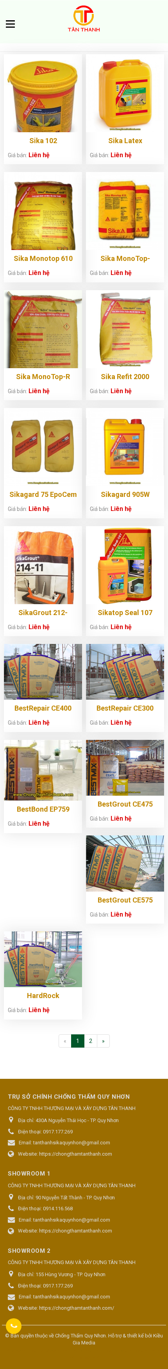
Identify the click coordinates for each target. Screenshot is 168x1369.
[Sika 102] (43, 102)
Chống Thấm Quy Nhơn (80, 1336)
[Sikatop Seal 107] (125, 565)
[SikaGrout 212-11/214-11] (43, 582)
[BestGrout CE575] (125, 863)
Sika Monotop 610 (43, 258)
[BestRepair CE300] (125, 672)
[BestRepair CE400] (43, 672)
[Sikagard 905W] (125, 447)
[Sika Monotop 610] (43, 219)
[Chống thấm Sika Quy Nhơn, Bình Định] (83, 19)
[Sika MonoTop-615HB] (125, 211)
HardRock (43, 995)
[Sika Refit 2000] (125, 329)
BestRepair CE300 (125, 708)
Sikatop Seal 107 (125, 612)
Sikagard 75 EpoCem (43, 494)
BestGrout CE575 (125, 900)
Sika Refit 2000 (125, 376)
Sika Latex (125, 141)
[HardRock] (43, 959)
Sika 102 (43, 141)
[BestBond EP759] (43, 770)
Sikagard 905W (125, 494)
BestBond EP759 (43, 809)
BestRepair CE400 (42, 708)
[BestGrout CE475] (125, 768)
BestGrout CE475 (125, 804)
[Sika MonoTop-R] (43, 340)
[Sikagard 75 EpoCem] (43, 447)
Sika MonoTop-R (43, 376)
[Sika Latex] (125, 93)
